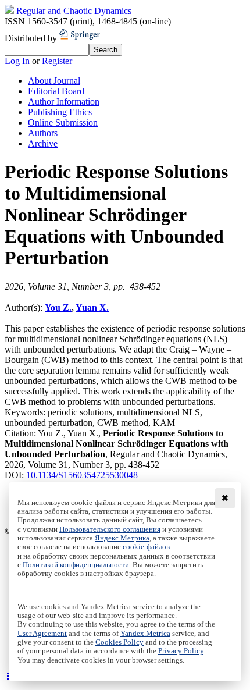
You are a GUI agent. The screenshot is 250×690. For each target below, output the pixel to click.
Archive (43, 143)
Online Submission (63, 122)
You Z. (58, 307)
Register (57, 61)
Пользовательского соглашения (109, 529)
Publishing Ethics (60, 112)
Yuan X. (92, 307)
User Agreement (42, 633)
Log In (18, 61)
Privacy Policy (180, 651)
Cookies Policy (119, 642)
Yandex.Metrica (145, 633)
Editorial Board (56, 91)
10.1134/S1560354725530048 (82, 475)
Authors (43, 133)
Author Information (63, 101)
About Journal (54, 81)
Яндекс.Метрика (122, 538)
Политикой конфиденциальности (76, 565)
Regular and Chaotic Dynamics (73, 11)
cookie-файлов (146, 547)
